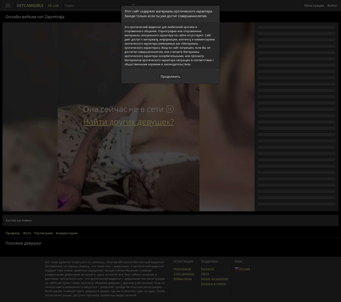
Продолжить (170, 76)
